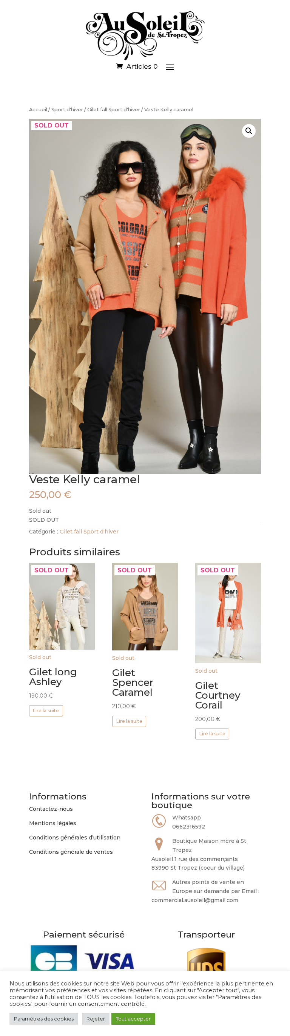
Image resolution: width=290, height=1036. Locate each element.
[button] (249, 131)
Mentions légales (52, 823)
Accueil (38, 109)
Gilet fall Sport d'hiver (113, 109)
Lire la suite (46, 710)
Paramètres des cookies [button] (44, 1019)
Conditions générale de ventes (71, 851)
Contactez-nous (51, 808)
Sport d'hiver (67, 109)
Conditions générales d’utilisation (74, 837)
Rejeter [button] (95, 1019)
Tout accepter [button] (133, 1019)
